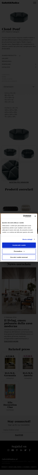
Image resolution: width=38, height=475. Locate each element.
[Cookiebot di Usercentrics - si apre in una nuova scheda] (23, 216)
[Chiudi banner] (35, 216)
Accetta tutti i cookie (19, 245)
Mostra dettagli (27, 239)
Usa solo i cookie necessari (19, 257)
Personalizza (18, 251)
